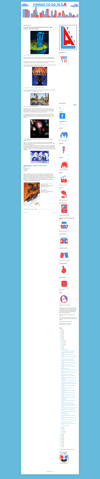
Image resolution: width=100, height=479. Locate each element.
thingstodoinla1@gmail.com (67, 324)
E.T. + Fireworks (43, 189)
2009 (61, 446)
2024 (61, 332)
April (62, 428)
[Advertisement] (44, 20)
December (63, 340)
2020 (61, 337)
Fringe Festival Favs (64, 412)
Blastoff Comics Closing (64, 368)
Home (40, 212)
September (63, 344)
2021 (61, 336)
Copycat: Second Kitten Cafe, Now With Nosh (68, 404)
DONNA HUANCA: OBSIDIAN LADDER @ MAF (35, 165)
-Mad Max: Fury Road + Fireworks (46, 183)
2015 (61, 438)
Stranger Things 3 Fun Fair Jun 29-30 (67, 374)
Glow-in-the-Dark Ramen (28, 55)
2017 (61, 435)
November (63, 341)
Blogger (52, 471)
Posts (61, 123)
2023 (61, 333)
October (62, 343)
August (62, 345)
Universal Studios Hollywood (28, 142)
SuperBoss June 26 (64, 389)
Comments (62, 124)
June (62, 348)
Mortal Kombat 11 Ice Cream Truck (66, 387)
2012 (61, 442)
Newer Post (25, 212)
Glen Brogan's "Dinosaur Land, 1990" (67, 364)
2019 (61, 339)
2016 (61, 437)
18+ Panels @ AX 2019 (64, 349)
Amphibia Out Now (64, 399)
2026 (61, 329)
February (62, 431)
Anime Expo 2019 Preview (65, 425)
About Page (62, 109)
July (62, 347)
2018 (61, 434)
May (62, 427)
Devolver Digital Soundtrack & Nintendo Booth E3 (69, 407)
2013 (61, 441)
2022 (61, 335)
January (62, 432)
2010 (61, 445)
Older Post (53, 212)
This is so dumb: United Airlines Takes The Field (68, 411)
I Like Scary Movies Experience (29, 87)
